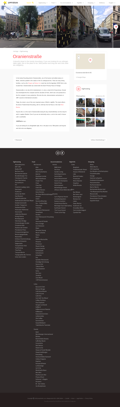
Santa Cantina (40, 248)
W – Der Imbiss (40, 384)
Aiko (37, 167)
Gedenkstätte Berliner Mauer (24, 200)
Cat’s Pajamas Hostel (61, 197)
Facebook (62, 153)
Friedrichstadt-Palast (80, 169)
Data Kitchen (40, 192)
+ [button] (78, 56)
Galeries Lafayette (96, 178)
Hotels (54, 164)
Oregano (30, 83)
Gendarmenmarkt (21, 203)
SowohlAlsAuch (40, 323)
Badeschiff (18, 169)
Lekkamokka (40, 316)
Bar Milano (76, 192)
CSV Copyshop (94, 169)
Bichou (38, 336)
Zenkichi (38, 275)
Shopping (90, 3)
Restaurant (37, 164)
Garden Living (58, 172)
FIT (16, 185)
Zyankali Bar (77, 212)
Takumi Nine (40, 266)
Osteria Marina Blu (42, 239)
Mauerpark (19, 140)
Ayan (37, 332)
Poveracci (39, 244)
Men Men (38, 372)
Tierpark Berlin (20, 252)
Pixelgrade (72, 401)
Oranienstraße (19, 225)
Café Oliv (38, 296)
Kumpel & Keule (41, 363)
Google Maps (81, 77)
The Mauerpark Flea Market (99, 191)
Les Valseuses (40, 226)
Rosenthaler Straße (96, 198)
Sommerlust (40, 320)
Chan (37, 183)
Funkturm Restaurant (43, 210)
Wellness (102, 3)
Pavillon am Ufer (41, 375)
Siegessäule (18, 243)
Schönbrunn (39, 253)
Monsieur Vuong (41, 230)
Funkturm (18, 191)
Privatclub (76, 178)
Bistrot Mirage (40, 289)
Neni (37, 237)
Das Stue (57, 169)
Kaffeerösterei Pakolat (43, 309)
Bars (72, 189)
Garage (92, 176)
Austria (38, 174)
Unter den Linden (20, 257)
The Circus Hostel (60, 210)
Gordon (38, 214)
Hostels (55, 194)
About (72, 398)
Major (37, 228)
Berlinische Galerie (21, 173)
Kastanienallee (95, 182)
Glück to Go (39, 348)
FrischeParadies (95, 173)
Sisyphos (76, 183)
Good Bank (39, 212)
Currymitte (39, 343)
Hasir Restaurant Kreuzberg (45, 217)
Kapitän (38, 361)
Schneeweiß (39, 251)
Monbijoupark (19, 219)
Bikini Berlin (94, 167)
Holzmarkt (18, 212)
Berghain (76, 167)
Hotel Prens (58, 183)
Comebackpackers (60, 199)
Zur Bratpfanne (41, 386)
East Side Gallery (20, 180)
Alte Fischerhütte (41, 172)
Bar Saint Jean (77, 194)
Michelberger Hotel (60, 187)
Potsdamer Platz (20, 230)
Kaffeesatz (39, 311)
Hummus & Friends (42, 221)
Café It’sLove (40, 293)
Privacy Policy (89, 398)
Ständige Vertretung (42, 262)
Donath (38, 196)
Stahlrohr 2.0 (77, 206)
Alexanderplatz (20, 164)
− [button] (78, 58)
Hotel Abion (58, 176)
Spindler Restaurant (42, 260)
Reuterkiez (18, 237)
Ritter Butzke (77, 181)
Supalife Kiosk (94, 200)
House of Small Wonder (43, 350)
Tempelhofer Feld (21, 246)
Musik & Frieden (78, 176)
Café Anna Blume (41, 291)
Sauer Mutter (77, 203)
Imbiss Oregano (41, 359)
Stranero (38, 381)
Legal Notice (79, 398)
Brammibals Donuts (42, 339)
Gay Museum (19, 196)
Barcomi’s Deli (40, 287)
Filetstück (39, 205)
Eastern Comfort (59, 201)
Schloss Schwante (20, 241)
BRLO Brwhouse (41, 178)
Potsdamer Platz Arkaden (98, 196)
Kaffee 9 (38, 307)
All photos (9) (100, 96)
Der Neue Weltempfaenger (44, 194)
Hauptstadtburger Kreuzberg (41, 353)
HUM (37, 219)
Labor (75, 201)
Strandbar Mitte (78, 208)
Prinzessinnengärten (22, 232)
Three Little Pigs (59, 212)
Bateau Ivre (37, 83)
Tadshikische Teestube (43, 325)
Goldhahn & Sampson (97, 180)
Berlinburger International (44, 334)
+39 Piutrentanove (42, 280)
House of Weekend (79, 172)
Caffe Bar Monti (40, 341)
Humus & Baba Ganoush (43, 357)
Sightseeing (42, 3)
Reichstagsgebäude (21, 234)
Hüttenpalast (58, 185)
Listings (15, 51)
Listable (66, 401)
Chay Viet (39, 185)
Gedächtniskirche (20, 198)
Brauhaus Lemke (41, 176)
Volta (37, 271)
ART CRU (18, 167)
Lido (74, 174)
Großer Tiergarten (21, 205)
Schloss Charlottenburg (97, 140)
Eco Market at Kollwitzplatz (99, 171)
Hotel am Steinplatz (61, 181)
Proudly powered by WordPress (52, 401)
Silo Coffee (39, 318)
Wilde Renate (77, 185)
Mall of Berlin (94, 187)
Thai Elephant (40, 269)
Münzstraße (94, 194)
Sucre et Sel (39, 264)
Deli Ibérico (39, 345)
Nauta (38, 235)
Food (53, 3)
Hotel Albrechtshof (60, 178)
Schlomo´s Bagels (42, 379)
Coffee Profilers (41, 300)
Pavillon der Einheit (21, 228)
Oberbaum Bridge (20, 221)
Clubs (73, 164)
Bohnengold (77, 197)
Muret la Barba (40, 232)
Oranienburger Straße (22, 223)
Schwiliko (39, 255)
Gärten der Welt (20, 194)
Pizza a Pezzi (40, 377)
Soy (37, 257)
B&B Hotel (57, 167)
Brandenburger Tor (21, 176)
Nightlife (79, 3)
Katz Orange (40, 223)
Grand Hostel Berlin (60, 203)
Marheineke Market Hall (97, 189)
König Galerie (19, 216)
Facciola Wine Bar (41, 201)
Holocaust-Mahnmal (21, 209)
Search (29, 3)
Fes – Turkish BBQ (41, 203)
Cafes (35, 284)
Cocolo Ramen (40, 190)
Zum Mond (39, 278)
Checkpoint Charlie (21, 178)
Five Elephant (40, 302)
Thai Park (18, 250)
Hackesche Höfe (20, 207)
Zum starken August (79, 210)
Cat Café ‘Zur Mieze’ (42, 298)
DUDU (37, 199)
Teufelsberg (19, 248)
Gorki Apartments (60, 174)
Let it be (38, 368)
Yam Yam (38, 273)
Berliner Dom (19, 171)
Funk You (38, 208)
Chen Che (39, 187)
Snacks (36, 329)
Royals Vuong (40, 246)
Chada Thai (39, 181)
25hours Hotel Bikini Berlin (63, 190)
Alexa (91, 164)
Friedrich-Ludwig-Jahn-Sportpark (22, 188)
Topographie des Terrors (23, 255)
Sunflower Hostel (60, 208)
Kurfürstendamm (95, 185)
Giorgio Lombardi (41, 305)
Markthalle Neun (41, 370)
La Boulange (40, 366)
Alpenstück (39, 169)
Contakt (67, 398)
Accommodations (65, 3)
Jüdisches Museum (21, 214)
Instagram (58, 153)
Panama (38, 242)
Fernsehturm (19, 182)
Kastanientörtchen (42, 314)
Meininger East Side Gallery (63, 206)
